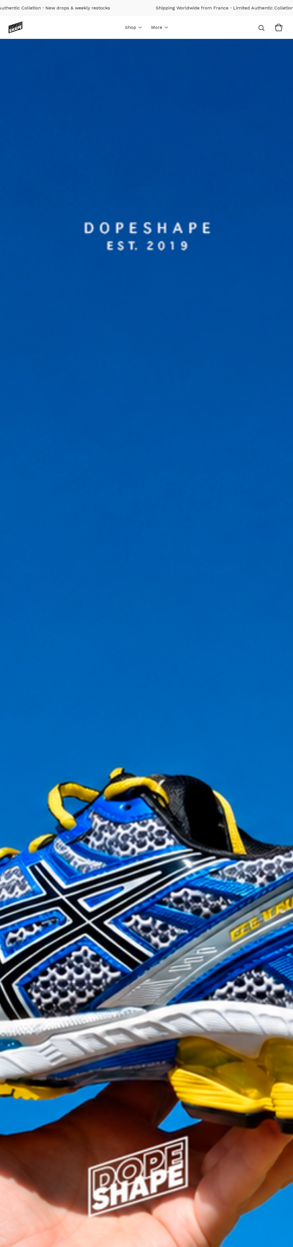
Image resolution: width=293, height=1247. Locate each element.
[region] (146, 8)
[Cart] (278, 27)
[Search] (261, 27)
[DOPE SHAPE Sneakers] (15, 27)
